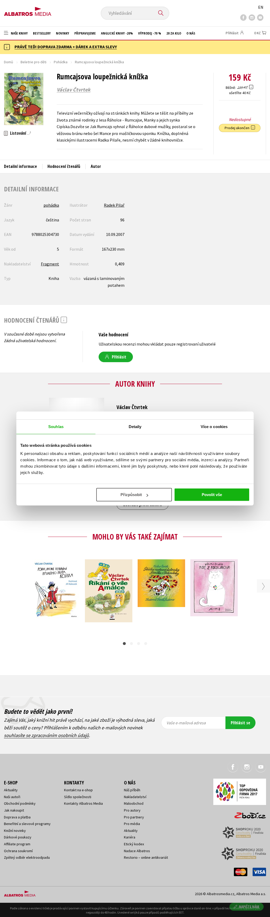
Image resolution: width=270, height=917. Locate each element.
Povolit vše (212, 494)
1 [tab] (124, 643)
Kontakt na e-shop (78, 790)
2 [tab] (131, 643)
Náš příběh (132, 790)
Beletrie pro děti (33, 62)
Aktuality (11, 790)
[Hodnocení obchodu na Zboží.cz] (247, 814)
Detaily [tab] (135, 426)
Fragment (50, 263)
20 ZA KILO (173, 33)
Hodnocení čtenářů (63, 166)
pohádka (51, 205)
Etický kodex (134, 844)
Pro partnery (134, 817)
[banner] (27, 10)
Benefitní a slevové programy (27, 823)
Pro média (132, 823)
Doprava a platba (17, 817)
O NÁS (190, 33)
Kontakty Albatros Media (83, 803)
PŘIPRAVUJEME (85, 33)
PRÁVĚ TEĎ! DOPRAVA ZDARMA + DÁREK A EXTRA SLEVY (66, 46)
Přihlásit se (240, 723)
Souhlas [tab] (56, 426)
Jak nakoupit (14, 810)
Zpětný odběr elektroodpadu (27, 857)
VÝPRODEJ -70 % (149, 33)
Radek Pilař (114, 205)
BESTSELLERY (42, 33)
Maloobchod (133, 803)
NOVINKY (62, 33)
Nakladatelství (135, 796)
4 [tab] (145, 643)
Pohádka (61, 62)
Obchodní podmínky (20, 803)
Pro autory (132, 810)
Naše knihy (19, 33)
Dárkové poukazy (17, 837)
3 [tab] (138, 643)
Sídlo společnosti (77, 796)
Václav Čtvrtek (73, 90)
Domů (8, 62)
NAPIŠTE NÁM (249, 906)
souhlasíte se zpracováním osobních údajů (46, 735)
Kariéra (129, 837)
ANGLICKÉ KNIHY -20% (117, 33)
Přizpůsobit (131, 494)
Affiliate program (17, 844)
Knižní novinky (15, 830)
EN (260, 7)
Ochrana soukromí (18, 850)
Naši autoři (12, 796)
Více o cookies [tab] (214, 426)
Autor (96, 166)
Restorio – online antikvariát (146, 857)
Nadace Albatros (137, 850)
